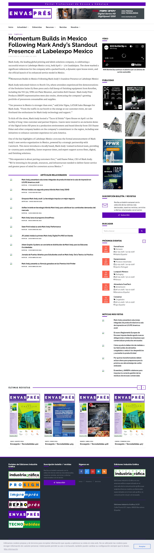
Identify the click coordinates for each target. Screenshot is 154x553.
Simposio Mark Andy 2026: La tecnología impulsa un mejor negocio (48, 199)
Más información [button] (11, 549)
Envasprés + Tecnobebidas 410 (24, 444)
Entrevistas (37, 27)
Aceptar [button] (142, 546)
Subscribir (125, 215)
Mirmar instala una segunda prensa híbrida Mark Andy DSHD (45, 190)
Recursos (50, 27)
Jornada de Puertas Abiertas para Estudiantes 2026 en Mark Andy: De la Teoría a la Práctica (57, 255)
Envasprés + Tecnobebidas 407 (129, 444)
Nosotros (75, 27)
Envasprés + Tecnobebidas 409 (59, 444)
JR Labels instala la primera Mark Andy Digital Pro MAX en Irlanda (47, 236)
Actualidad (22, 27)
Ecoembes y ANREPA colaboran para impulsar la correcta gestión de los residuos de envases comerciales (128, 373)
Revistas (63, 27)
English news (18, 34)
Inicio (10, 27)
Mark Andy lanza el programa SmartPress (38, 218)
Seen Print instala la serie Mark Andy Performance (41, 227)
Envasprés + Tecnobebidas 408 (94, 444)
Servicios (98, 481)
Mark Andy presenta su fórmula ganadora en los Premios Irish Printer (48, 264)
